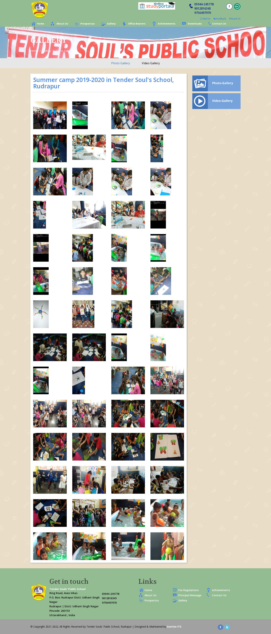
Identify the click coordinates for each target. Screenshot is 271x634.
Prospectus (87, 23)
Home (40, 23)
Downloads (195, 23)
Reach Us (236, 18)
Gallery (111, 23)
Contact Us (219, 23)
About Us (62, 23)
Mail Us (206, 18)
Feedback (221, 18)
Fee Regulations (188, 590)
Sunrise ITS (174, 626)
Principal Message (189, 595)
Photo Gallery (120, 63)
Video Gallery (151, 63)
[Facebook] (220, 626)
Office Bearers (136, 23)
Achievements (166, 23)
